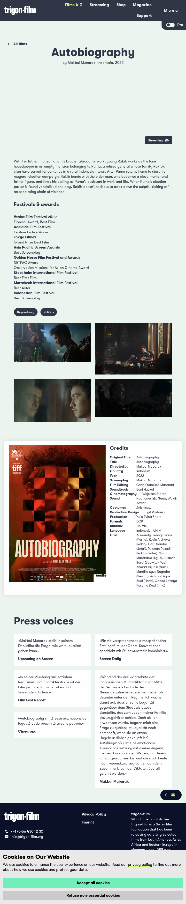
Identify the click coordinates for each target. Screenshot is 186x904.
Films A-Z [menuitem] (73, 5)
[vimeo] (165, 78)
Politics (49, 312)
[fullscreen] (165, 66)
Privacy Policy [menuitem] (94, 814)
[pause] (21, 66)
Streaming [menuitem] (99, 5)
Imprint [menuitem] (88, 822)
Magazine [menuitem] (142, 5)
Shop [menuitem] (121, 5)
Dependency (25, 312)
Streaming (155, 140)
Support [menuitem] (144, 16)
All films (20, 44)
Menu (171, 11)
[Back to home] (20, 10)
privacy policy (140, 864)
